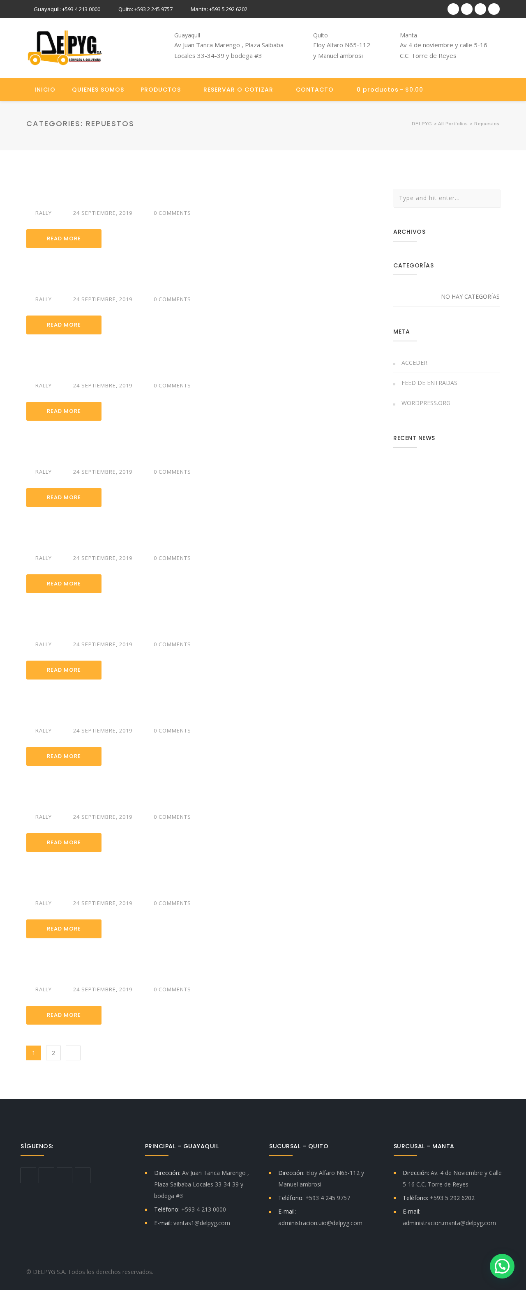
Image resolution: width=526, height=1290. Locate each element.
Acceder (414, 362)
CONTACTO (315, 89)
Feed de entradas (429, 383)
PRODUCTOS (161, 89)
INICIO (45, 89)
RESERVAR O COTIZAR (238, 89)
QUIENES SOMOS (98, 89)
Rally (43, 213)
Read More (64, 238)
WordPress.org (425, 403)
